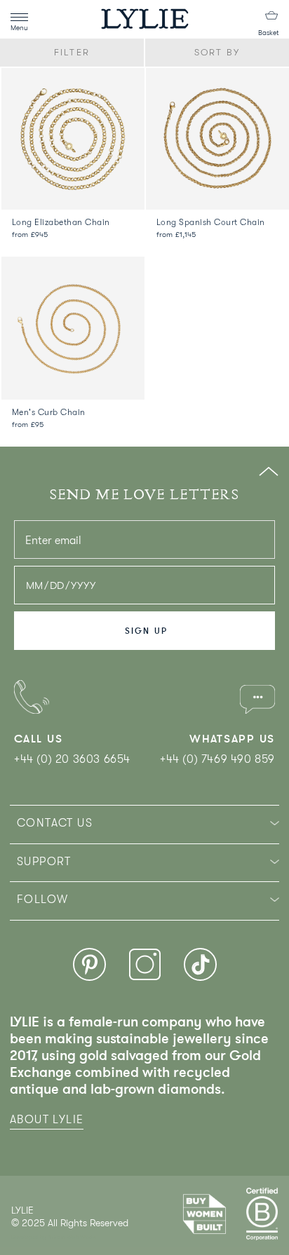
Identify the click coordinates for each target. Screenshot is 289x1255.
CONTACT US (55, 823)
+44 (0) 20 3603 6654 (72, 759)
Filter (71, 52)
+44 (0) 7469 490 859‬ (217, 759)
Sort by (217, 52)
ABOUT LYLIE (46, 1119)
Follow (42, 899)
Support (44, 861)
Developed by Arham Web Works (53, 1237)
